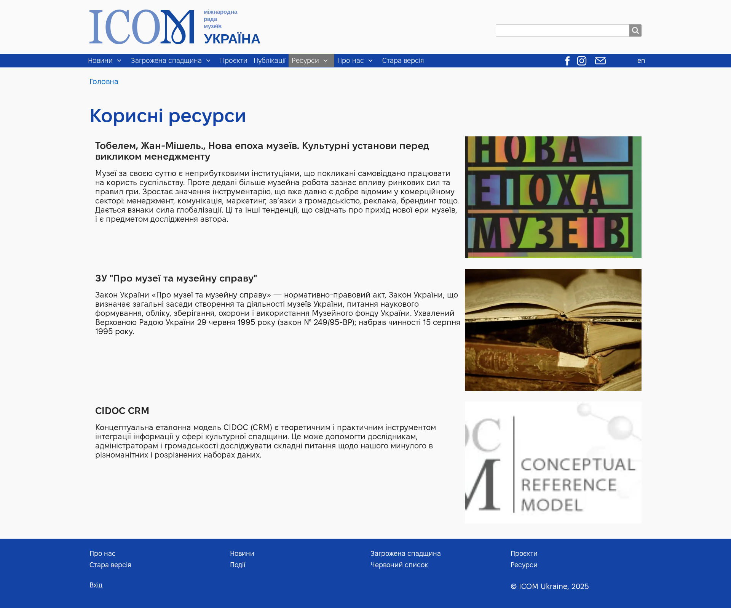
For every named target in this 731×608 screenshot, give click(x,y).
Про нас (350, 60)
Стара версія (403, 60)
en (641, 60)
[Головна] (178, 27)
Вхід (95, 585)
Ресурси (305, 60)
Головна (103, 81)
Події (237, 564)
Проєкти (233, 60)
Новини (100, 60)
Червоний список (399, 564)
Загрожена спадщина (166, 60)
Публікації (270, 60)
